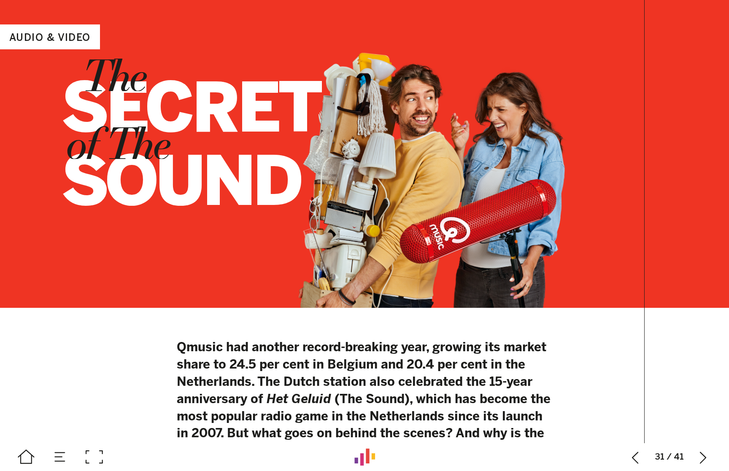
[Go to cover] (26, 457)
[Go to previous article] (635, 457)
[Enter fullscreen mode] (94, 457)
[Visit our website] (364, 457)
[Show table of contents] (60, 457)
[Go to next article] (703, 457)
